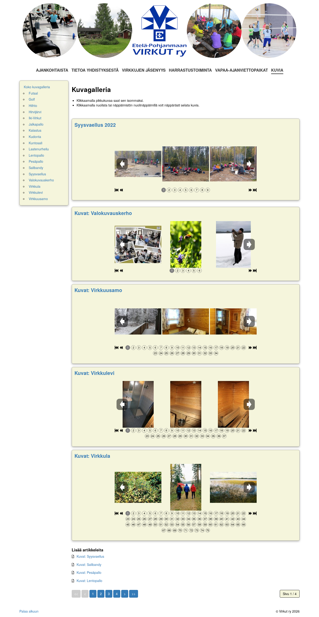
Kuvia (277, 70)
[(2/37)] (185, 404)
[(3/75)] (233, 487)
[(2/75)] (185, 487)
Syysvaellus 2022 (95, 124)
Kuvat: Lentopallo (89, 580)
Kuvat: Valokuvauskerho (103, 212)
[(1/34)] (138, 321)
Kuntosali (35, 143)
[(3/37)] (233, 404)
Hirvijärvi (35, 112)
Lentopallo (36, 155)
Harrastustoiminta (190, 70)
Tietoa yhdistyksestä (95, 70)
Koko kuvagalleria (37, 87)
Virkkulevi (36, 192)
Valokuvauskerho (41, 180)
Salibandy (36, 168)
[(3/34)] (233, 321)
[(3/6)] (233, 244)
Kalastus (35, 130)
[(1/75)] (138, 487)
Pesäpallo (36, 161)
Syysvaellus (37, 174)
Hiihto (33, 105)
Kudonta (35, 136)
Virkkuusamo (38, 199)
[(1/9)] (138, 164)
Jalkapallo (36, 124)
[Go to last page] (133, 594)
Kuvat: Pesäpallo (89, 572)
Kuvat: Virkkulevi (94, 372)
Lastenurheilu (39, 149)
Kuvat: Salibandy (89, 564)
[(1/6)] (138, 244)
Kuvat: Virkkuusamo (98, 289)
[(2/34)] (185, 321)
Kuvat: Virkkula (92, 455)
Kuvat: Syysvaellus (90, 556)
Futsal (33, 93)
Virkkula (34, 186)
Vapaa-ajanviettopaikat (241, 70)
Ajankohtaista (52, 70)
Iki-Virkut (35, 118)
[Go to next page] (124, 594)
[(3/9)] (233, 163)
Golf (32, 99)
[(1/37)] (138, 404)
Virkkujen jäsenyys (144, 70)
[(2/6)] (185, 244)
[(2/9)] (185, 163)
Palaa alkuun (29, 611)
